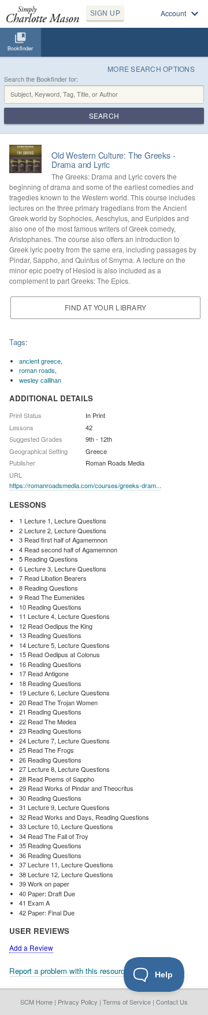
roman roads (37, 370)
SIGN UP (105, 13)
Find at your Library (105, 307)
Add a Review (31, 947)
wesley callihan (40, 379)
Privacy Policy (78, 1001)
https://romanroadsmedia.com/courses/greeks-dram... (85, 485)
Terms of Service (127, 1001)
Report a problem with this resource (69, 970)
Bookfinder (20, 48)
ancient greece (40, 360)
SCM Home (36, 1001)
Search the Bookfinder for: (41, 79)
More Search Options (151, 69)
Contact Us (172, 1001)
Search (104, 115)
